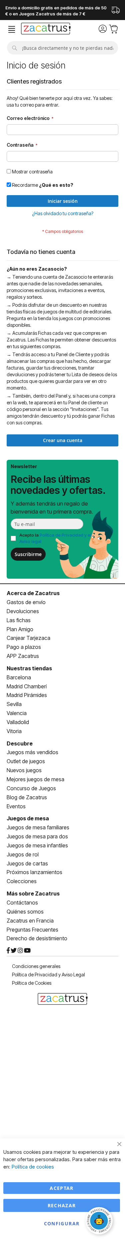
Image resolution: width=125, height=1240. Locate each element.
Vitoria (14, 731)
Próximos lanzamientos (34, 872)
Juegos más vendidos (32, 752)
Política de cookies (33, 1166)
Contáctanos (22, 902)
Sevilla (14, 704)
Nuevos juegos (24, 770)
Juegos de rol (23, 854)
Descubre (20, 743)
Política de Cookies (31, 983)
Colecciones (22, 881)
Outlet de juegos (26, 761)
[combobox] (62, 47)
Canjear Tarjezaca (28, 638)
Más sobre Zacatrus (33, 893)
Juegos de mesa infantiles (37, 845)
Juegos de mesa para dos (37, 836)
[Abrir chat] (100, 1221)
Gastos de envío (26, 602)
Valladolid (18, 722)
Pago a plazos (24, 647)
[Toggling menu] (12, 29)
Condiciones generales (36, 966)
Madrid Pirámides (27, 695)
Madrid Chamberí (27, 686)
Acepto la (55, 538)
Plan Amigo (20, 629)
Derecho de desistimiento (37, 938)
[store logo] (45, 29)
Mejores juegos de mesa (35, 779)
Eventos (16, 806)
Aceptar (61, 1188)
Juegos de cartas (27, 863)
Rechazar (62, 1205)
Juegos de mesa (28, 818)
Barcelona (19, 677)
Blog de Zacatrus (27, 797)
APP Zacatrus (23, 656)
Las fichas (19, 620)
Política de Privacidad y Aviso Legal (48, 974)
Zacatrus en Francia (30, 920)
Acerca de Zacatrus (33, 593)
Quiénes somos (25, 911)
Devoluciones (23, 611)
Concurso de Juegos (31, 788)
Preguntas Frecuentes (32, 929)
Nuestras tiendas (29, 668)
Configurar (62, 1223)
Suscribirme (28, 554)
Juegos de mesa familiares (38, 827)
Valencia (17, 713)
